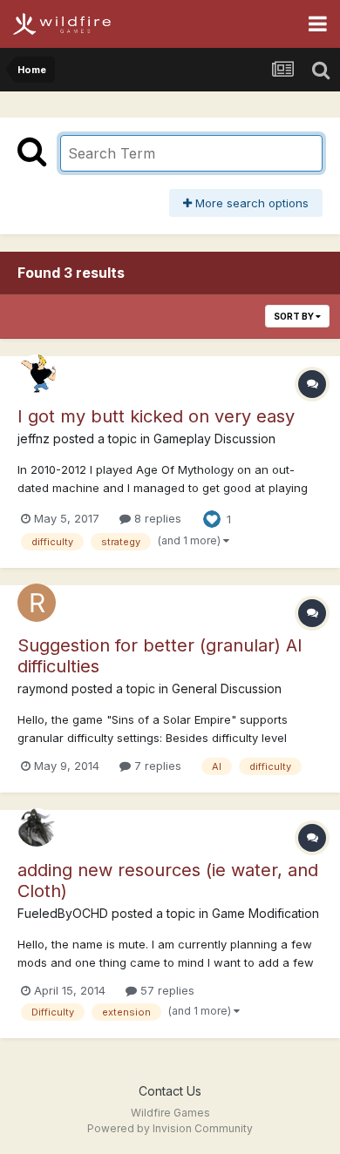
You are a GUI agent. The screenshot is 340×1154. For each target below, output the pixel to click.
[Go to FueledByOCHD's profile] (36, 827)
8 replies (156, 518)
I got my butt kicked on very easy (156, 416)
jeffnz (33, 438)
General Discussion (227, 688)
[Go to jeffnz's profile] (36, 373)
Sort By (295, 316)
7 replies (156, 766)
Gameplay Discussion (214, 438)
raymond (42, 688)
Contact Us (170, 1090)
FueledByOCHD (62, 913)
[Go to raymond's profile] (36, 603)
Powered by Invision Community (170, 1128)
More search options (250, 203)
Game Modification (265, 913)
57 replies (165, 990)
